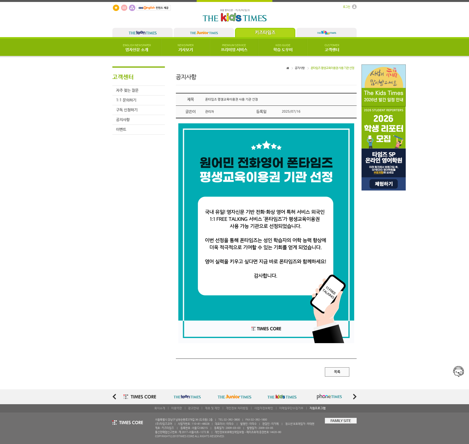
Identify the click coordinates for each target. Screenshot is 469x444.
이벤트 (121, 129)
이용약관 (176, 408)
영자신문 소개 (137, 48)
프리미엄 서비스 (234, 48)
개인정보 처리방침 (237, 408)
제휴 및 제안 (212, 408)
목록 (337, 372)
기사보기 (186, 48)
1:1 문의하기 (126, 100)
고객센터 (332, 48)
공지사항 (123, 119)
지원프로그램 (317, 408)
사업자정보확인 (263, 408)
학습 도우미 (283, 48)
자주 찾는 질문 (127, 90)
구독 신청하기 (127, 110)
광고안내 (193, 408)
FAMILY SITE (340, 421)
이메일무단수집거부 (291, 408)
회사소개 (159, 408)
